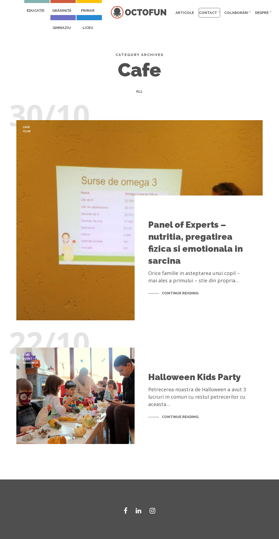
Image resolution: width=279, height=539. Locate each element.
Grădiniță (61, 10)
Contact (208, 13)
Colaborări (236, 13)
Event (27, 358)
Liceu (88, 28)
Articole (184, 13)
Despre (262, 13)
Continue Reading (180, 293)
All (139, 91)
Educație (35, 10)
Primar (88, 10)
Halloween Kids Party (194, 377)
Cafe (26, 127)
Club (27, 131)
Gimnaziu (62, 28)
